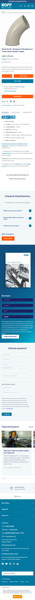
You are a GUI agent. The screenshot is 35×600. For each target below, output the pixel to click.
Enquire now (8, 238)
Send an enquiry (6, 541)
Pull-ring (18, 164)
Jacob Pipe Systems (7, 105)
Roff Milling (7, 579)
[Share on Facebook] (10, 101)
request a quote (6, 153)
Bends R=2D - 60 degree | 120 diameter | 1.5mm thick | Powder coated (16, 12)
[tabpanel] (17, 141)
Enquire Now (17, 96)
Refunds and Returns (14, 581)
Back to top (17, 496)
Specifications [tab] (15, 112)
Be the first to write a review (17, 178)
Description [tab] (5, 112)
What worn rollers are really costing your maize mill (16, 452)
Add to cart (23, 76)
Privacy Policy (5, 581)
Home (3, 11)
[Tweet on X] (7, 101)
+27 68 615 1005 (12, 529)
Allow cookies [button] (17, 596)
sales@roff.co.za (11, 536)
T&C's (27, 581)
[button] (28, 6)
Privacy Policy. (28, 593)
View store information (10, 91)
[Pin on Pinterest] (14, 101)
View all (31, 426)
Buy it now (17, 81)
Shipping (4, 59)
